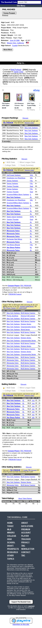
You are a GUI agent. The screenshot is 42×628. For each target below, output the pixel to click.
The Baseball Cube (9, 2)
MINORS (11, 532)
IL (30, 194)
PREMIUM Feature (15, 294)
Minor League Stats (27, 162)
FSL (31, 181)
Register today (29, 123)
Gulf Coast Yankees (14, 175)
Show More (7, 49)
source (9, 125)
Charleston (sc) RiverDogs (16, 178)
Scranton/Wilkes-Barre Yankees (18, 194)
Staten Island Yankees (14, 217)
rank (40, 125)
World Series (25, 329)
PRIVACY (25, 542)
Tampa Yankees (12, 181)
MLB (9, 529)
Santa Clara (18, 72)
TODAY (10, 526)
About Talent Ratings (25, 498)
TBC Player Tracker (9, 308)
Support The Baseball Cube (21, 602)
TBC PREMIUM (8, 123)
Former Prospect (9, 13)
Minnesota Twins (13, 231)
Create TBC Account (30, 470)
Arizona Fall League (28, 316)
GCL (31, 175)
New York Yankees (31, 128)
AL (31, 197)
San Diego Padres (13, 247)
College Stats (10, 165)
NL (31, 247)
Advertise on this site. (21, 624)
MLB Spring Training (28, 313)
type (21, 125)
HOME (10, 523)
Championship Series (28, 327)
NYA (33, 400)
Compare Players (14, 285)
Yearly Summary (26, 165)
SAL (31, 178)
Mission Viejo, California (15, 43)
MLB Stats (11, 162)
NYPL (32, 217)
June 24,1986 (15, 40)
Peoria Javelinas (12, 316)
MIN (33, 409)
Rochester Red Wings (14, 239)
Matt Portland (16, 70)
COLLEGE (11, 536)
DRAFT (10, 546)
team (26, 125)
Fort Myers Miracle (13, 245)
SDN (33, 417)
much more (22, 308)
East (31, 186)
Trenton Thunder (13, 186)
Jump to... (21, 63)
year (3, 125)
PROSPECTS (13, 549)
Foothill (14, 45)
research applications (27, 306)
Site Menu (21, 6)
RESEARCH (12, 552)
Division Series (26, 324)
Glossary (25, 118)
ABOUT (24, 523)
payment (31, 606)
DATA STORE (27, 526)
